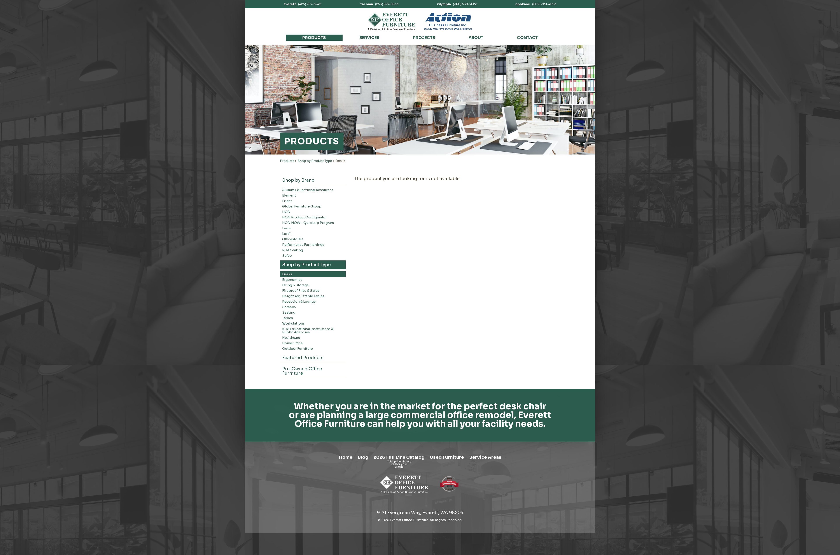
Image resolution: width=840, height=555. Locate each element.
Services (369, 37)
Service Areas (485, 457)
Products (314, 37)
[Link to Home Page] (404, 494)
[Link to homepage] (391, 21)
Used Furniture (447, 457)
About (476, 37)
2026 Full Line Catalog (399, 457)
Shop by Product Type (315, 161)
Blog (363, 457)
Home (345, 457)
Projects (424, 37)
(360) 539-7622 (457, 4)
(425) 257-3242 (302, 4)
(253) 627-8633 (379, 4)
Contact (527, 37)
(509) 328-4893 (535, 4)
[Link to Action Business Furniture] (448, 21)
